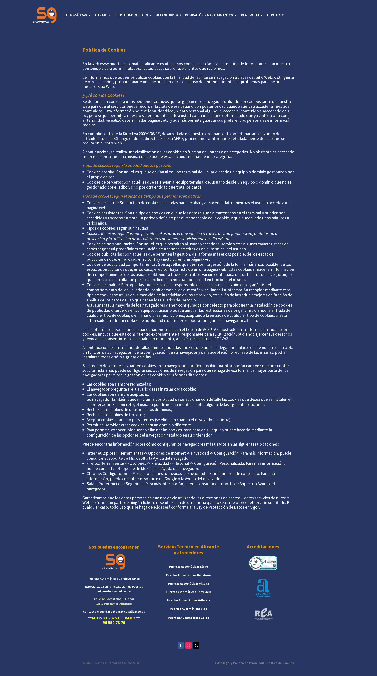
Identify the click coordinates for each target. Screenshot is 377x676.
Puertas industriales (131, 15)
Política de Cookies (280, 663)
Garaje (101, 15)
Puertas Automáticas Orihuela (188, 600)
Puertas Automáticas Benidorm (188, 575)
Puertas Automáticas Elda (188, 609)
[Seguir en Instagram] (188, 645)
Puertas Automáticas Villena (188, 583)
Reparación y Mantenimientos (209, 15)
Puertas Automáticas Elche (188, 566)
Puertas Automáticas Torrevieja (188, 592)
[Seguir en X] (196, 645)
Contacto (275, 15)
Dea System (250, 15)
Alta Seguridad (168, 15)
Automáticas (76, 15)
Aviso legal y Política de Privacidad (239, 663)
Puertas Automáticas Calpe (188, 618)
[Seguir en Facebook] (181, 645)
